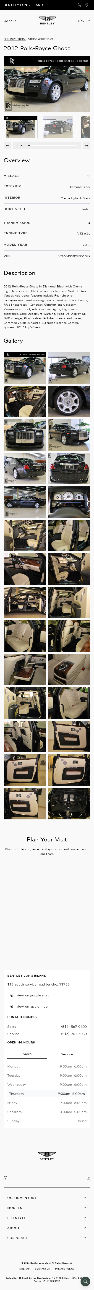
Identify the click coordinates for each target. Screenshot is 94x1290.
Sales (27, 1054)
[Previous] (7, 145)
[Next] (86, 145)
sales (11, 1026)
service (13, 1034)
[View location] (86, 5)
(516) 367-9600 (74, 1026)
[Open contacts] (79, 5)
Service (67, 1054)
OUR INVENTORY (15, 39)
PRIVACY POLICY (64, 1269)
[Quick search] (85, 1281)
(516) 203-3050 (74, 1034)
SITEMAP (24, 1269)
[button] (47, 1198)
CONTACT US (42, 1269)
